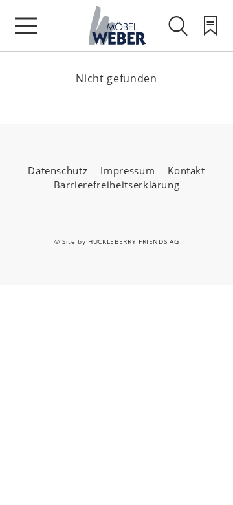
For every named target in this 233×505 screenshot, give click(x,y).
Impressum (127, 170)
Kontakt (186, 170)
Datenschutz (57, 170)
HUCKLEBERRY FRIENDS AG (133, 241)
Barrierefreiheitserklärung (117, 184)
